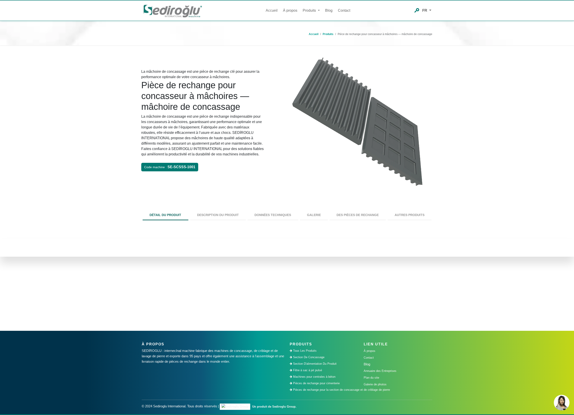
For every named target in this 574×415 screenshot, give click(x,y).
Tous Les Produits (304, 350)
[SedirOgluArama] (416, 9)
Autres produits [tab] (409, 215)
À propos (290, 10)
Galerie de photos (375, 384)
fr (425, 10)
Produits (328, 34)
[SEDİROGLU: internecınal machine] (173, 11)
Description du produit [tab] (218, 215)
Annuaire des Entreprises (380, 371)
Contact (344, 10)
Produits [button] (310, 10)
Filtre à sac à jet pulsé (307, 370)
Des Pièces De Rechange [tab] (358, 215)
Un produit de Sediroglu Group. (273, 406)
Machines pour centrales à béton (313, 376)
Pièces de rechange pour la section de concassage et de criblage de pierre (325, 389)
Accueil (272, 10)
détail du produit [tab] (165, 215)
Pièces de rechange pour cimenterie (316, 383)
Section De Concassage (308, 357)
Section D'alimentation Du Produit (314, 363)
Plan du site (371, 377)
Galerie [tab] (314, 215)
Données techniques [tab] (272, 215)
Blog (329, 10)
